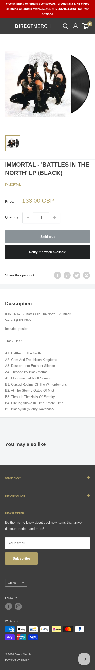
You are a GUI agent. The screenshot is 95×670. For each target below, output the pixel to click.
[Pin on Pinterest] (67, 275)
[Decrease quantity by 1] (28, 217)
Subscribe (21, 558)
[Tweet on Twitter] (76, 275)
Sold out (47, 237)
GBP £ (12, 582)
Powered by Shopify (17, 659)
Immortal (13, 184)
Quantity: (12, 217)
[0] (86, 26)
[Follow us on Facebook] (8, 606)
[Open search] (65, 26)
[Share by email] (86, 275)
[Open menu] (7, 26)
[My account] (75, 26)
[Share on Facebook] (57, 275)
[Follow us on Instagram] (18, 606)
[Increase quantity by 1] (54, 217)
